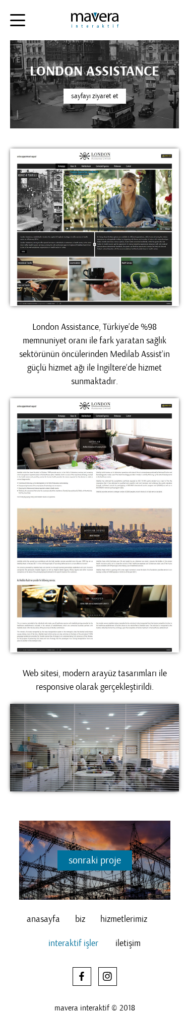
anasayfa (43, 919)
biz (80, 919)
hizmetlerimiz (123, 919)
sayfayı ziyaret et (94, 96)
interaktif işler (73, 943)
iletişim (128, 943)
